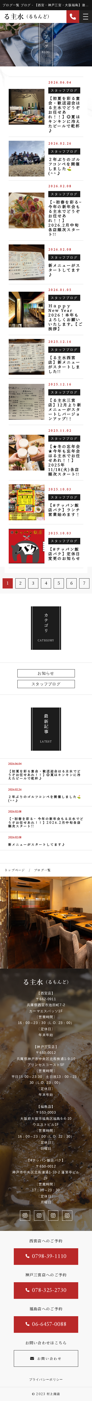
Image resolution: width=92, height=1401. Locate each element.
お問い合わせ (49, 1358)
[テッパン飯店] (67, 1215)
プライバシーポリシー (46, 1379)
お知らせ (46, 673)
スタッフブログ (46, 684)
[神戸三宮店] (25, 1215)
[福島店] (53, 1215)
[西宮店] (39, 1215)
